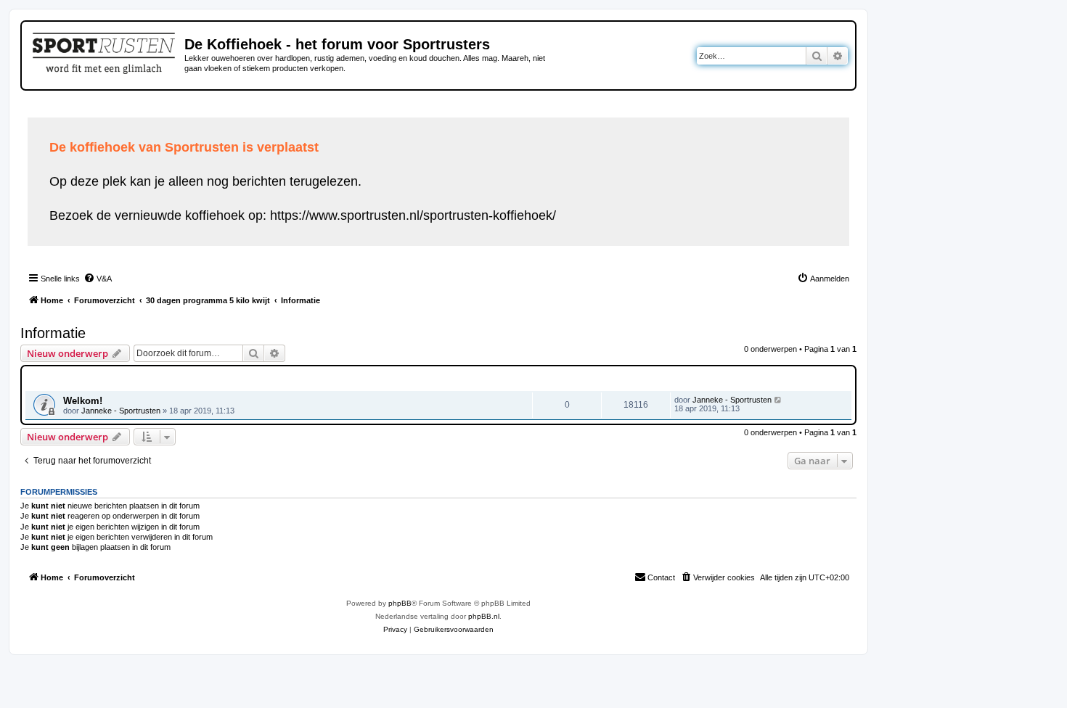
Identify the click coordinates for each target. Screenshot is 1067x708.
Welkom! (82, 400)
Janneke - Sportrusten (120, 410)
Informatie (53, 333)
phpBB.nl (483, 616)
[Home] (104, 50)
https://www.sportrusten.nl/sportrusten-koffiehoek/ (413, 215)
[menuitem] (97, 278)
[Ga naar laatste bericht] (778, 399)
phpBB (400, 603)
